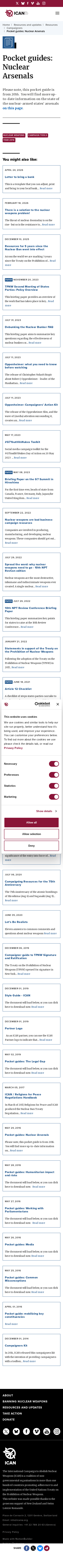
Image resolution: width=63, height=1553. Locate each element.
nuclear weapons (13, 135)
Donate (9, 1419)
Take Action (12, 1413)
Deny (31, 845)
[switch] (54, 775)
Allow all (31, 822)
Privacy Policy (13, 747)
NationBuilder (24, 1538)
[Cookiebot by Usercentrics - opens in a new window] (37, 704)
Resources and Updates (22, 1407)
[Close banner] (58, 704)
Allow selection (31, 833)
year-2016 (9, 140)
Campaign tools (37, 135)
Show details (44, 811)
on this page (13, 108)
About (8, 1395)
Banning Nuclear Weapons (25, 1401)
